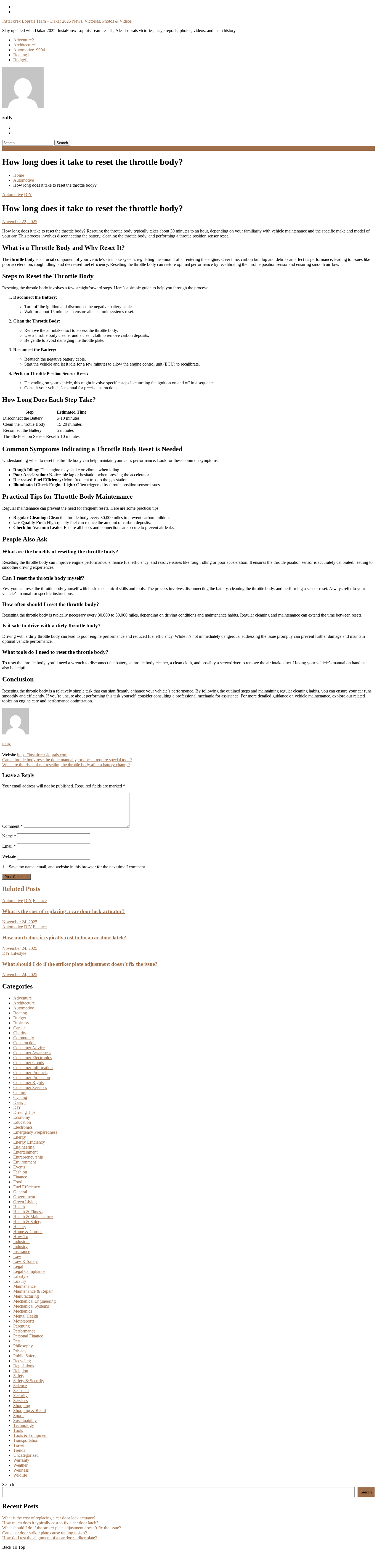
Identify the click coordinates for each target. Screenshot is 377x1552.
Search (8, 1484)
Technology (23, 1425)
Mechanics (22, 1311)
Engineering (23, 1147)
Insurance (21, 1251)
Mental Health (25, 1316)
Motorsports (23, 1321)
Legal (18, 1266)
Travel (18, 1445)
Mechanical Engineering (34, 1301)
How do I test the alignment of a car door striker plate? (49, 1537)
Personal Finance (28, 1336)
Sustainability (25, 1420)
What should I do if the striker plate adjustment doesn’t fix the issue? (80, 964)
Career (19, 1027)
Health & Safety (27, 1221)
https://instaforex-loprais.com (42, 754)
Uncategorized (26, 1455)
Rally (6, 744)
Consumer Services (30, 1087)
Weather (20, 1465)
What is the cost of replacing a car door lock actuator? (63, 911)
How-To (20, 1236)
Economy (21, 1117)
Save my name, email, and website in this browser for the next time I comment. (77, 866)
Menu (7, 148)
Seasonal (21, 1390)
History (19, 1226)
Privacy (19, 1351)
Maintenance (24, 1286)
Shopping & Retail (29, 1410)
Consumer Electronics (32, 1057)
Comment (12, 826)
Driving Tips (24, 1112)
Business (21, 1022)
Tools (18, 1430)
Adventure (23, 40)
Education (22, 1122)
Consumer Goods (28, 1062)
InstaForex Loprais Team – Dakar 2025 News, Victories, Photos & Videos (67, 21)
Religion (20, 1370)
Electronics (23, 1127)
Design (19, 1102)
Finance (40, 900)
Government (24, 1196)
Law (17, 1256)
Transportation (25, 1440)
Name (9, 836)
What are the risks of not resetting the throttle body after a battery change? (66, 764)
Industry (20, 1246)
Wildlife (20, 1475)
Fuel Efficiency (26, 1187)
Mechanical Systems (31, 1306)
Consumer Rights (28, 1082)
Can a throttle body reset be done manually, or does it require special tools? (67, 759)
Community (23, 1037)
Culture (19, 1092)
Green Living (25, 1201)
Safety (18, 1375)
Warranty (21, 1460)
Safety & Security (28, 1380)
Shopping (21, 1405)
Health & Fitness (28, 1211)
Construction (24, 1042)
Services (20, 1400)
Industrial (21, 1241)
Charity (19, 1032)
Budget (20, 59)
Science (20, 1385)
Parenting (21, 1326)
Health (19, 1206)
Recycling (22, 1360)
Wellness (21, 1470)
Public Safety (24, 1355)
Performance (24, 1331)
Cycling (20, 1097)
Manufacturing (26, 1296)
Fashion (20, 1172)
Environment (24, 1162)
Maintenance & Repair (33, 1291)
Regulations (23, 1365)
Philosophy (23, 1346)
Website (9, 856)
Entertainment (25, 1152)
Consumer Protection (31, 1077)
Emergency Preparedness (35, 1132)
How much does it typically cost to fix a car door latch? (64, 937)
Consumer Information (33, 1067)
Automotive (29, 49)
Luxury (19, 1281)
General (20, 1191)
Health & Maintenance (33, 1216)
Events (19, 1167)
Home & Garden (28, 1231)
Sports (18, 1415)
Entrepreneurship (28, 1157)
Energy (19, 1137)
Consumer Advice (29, 1047)
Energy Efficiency (29, 1142)
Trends (19, 1450)
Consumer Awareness (32, 1052)
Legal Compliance (29, 1271)
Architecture (25, 45)
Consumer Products (30, 1072)
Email (9, 846)
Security (20, 1395)
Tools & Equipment (30, 1435)
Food (17, 1182)
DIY (28, 194)
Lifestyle (18, 953)
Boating (21, 54)
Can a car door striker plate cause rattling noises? (44, 1532)
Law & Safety (25, 1261)
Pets (16, 1341)
